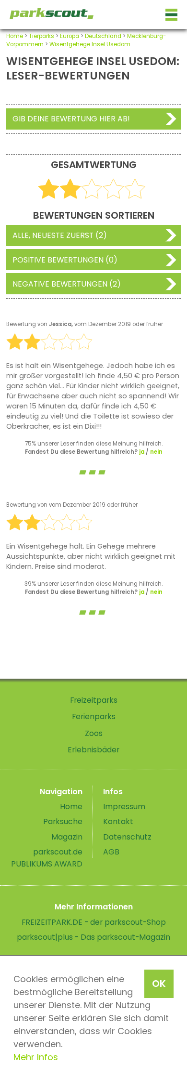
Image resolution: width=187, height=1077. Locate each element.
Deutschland (103, 36)
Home (14, 36)
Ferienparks (94, 716)
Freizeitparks (93, 700)
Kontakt (118, 821)
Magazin (66, 836)
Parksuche (62, 821)
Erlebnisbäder (93, 749)
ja (141, 452)
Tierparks (41, 36)
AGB (111, 851)
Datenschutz (127, 836)
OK (159, 983)
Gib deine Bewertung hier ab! (71, 118)
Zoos (94, 733)
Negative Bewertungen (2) (66, 283)
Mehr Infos (35, 1057)
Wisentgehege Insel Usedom (89, 44)
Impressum (124, 806)
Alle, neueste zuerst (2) (59, 235)
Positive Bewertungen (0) (64, 259)
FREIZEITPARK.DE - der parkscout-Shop (94, 922)
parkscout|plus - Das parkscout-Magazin (93, 937)
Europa (69, 36)
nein (156, 452)
